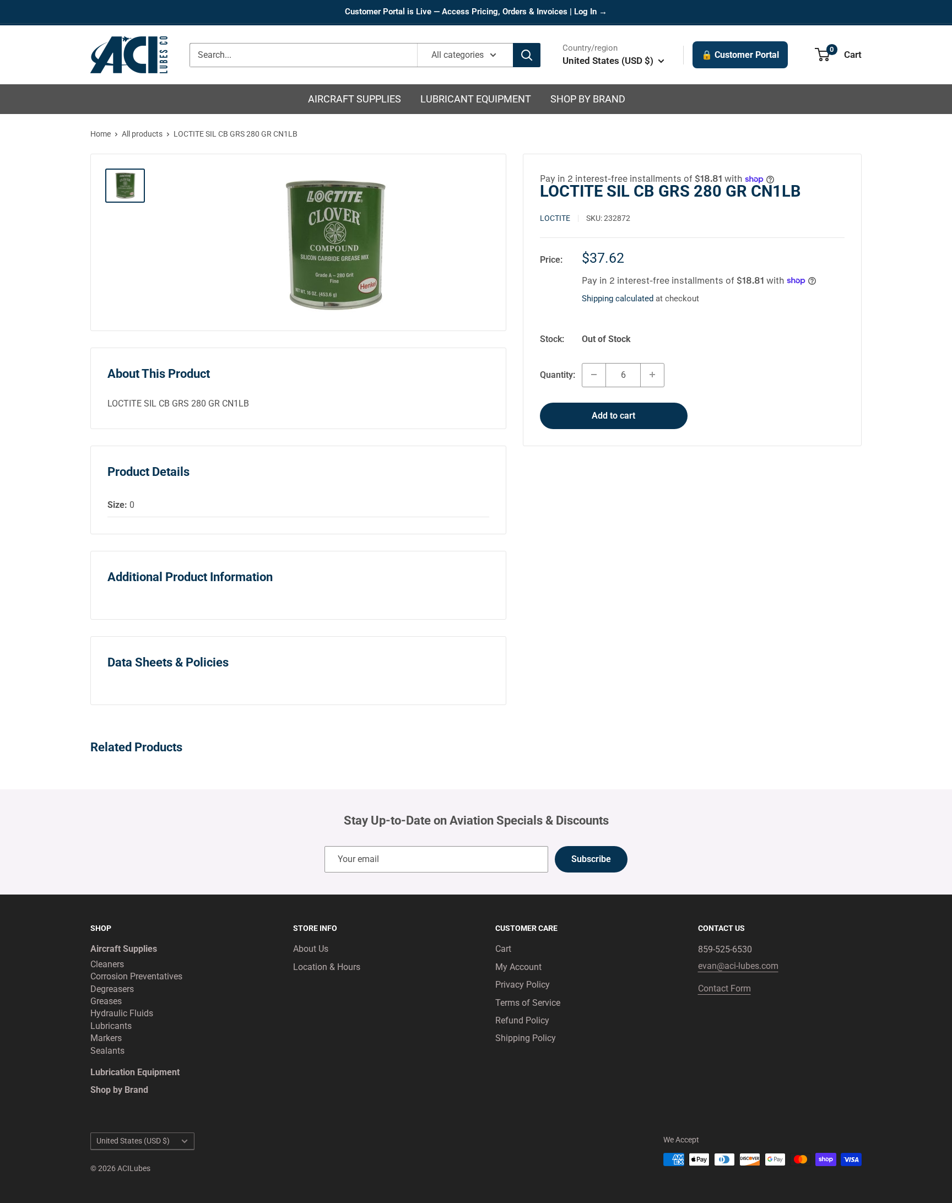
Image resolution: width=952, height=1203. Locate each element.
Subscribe (591, 859)
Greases (106, 1001)
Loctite (555, 217)
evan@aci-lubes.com (738, 966)
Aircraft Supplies (354, 99)
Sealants (107, 1050)
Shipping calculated (617, 298)
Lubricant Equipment (475, 99)
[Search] (526, 55)
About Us (310, 949)
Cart (503, 949)
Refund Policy (522, 1020)
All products (142, 133)
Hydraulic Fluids (121, 1013)
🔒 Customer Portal (740, 55)
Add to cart (613, 415)
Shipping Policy (525, 1038)
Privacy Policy (522, 984)
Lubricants (111, 1026)
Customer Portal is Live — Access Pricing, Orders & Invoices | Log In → (476, 12)
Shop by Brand (587, 99)
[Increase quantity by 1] (652, 374)
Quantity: (557, 374)
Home (100, 133)
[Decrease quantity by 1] (593, 374)
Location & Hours (326, 967)
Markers (106, 1038)
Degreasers (112, 989)
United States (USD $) (133, 1140)
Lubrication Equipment (135, 1072)
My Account (518, 967)
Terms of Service (527, 1003)
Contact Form (724, 988)
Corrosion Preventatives (136, 976)
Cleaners (107, 964)
